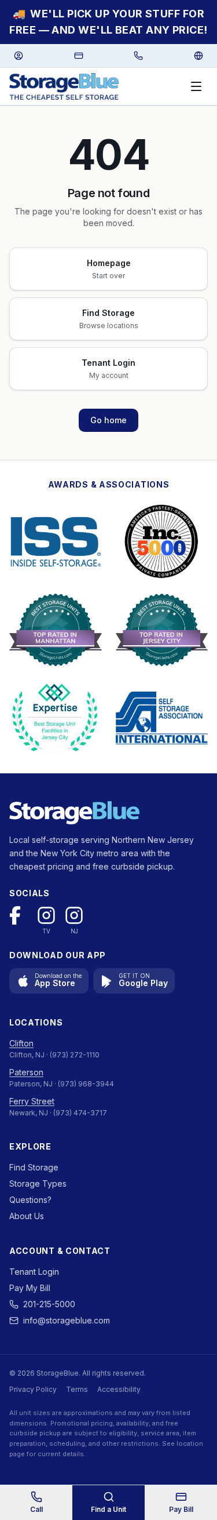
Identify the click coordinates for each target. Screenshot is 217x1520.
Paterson (26, 1072)
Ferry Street (31, 1101)
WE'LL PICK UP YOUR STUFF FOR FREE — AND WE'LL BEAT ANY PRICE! (108, 22)
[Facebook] (18, 915)
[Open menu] (196, 86)
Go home (108, 420)
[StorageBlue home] (64, 86)
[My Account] (18, 56)
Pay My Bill (29, 1288)
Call (36, 1509)
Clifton (21, 1043)
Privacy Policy (33, 1389)
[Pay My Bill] (78, 56)
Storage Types (38, 1183)
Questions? (30, 1200)
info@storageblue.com (66, 1320)
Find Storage (33, 1167)
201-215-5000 (49, 1304)
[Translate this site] (198, 56)
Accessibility (119, 1389)
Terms (77, 1389)
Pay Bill (181, 1509)
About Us (26, 1216)
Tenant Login (34, 1272)
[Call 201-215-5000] (138, 56)
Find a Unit (108, 1509)
